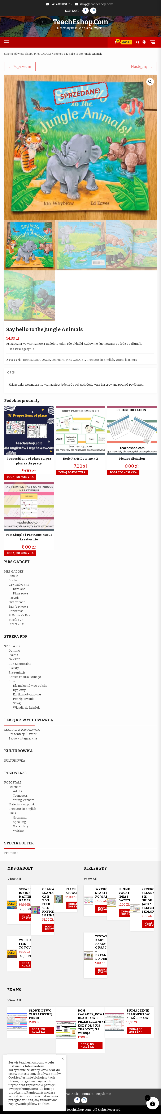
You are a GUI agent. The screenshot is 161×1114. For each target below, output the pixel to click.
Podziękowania (23, 699)
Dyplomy (19, 690)
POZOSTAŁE (13, 782)
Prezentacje (17, 672)
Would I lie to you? (25, 943)
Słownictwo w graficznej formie (40, 1014)
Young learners (126, 360)
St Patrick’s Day (19, 615)
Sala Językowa (18, 606)
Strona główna (13, 53)
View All (14, 879)
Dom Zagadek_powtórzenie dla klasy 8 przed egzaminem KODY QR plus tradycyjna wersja (98, 1022)
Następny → (141, 66)
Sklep (28, 53)
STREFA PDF (12, 646)
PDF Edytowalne (20, 664)
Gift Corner (17, 602)
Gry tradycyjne (19, 585)
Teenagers (20, 795)
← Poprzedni (20, 66)
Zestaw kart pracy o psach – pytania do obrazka (105, 948)
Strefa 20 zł (17, 624)
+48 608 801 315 (61, 4)
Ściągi (17, 703)
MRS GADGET (42, 53)
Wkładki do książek (26, 707)
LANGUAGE (41, 360)
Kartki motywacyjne (27, 694)
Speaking (19, 822)
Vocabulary (21, 826)
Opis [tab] (11, 372)
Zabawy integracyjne (23, 738)
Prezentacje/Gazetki (23, 734)
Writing (18, 831)
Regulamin (103, 1094)
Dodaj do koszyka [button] (20, 477)
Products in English (100, 360)
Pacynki (14, 598)
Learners (58, 360)
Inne (12, 681)
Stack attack (71, 891)
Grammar (20, 817)
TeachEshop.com (80, 22)
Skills (12, 813)
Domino (14, 650)
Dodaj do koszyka (28, 917)
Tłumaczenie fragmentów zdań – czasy (138, 1014)
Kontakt (72, 11)
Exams (13, 655)
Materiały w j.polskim (23, 804)
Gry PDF (14, 659)
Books (57, 53)
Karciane (19, 589)
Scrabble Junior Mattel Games (27, 894)
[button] (150, 82)
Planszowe (20, 593)
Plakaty (14, 668)
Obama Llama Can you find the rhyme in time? (49, 902)
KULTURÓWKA (14, 760)
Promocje (11, 853)
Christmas (16, 611)
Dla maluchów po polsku (30, 686)
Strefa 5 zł (16, 620)
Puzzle (13, 576)
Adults (17, 791)
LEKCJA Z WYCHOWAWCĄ (22, 730)
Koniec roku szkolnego (25, 677)
